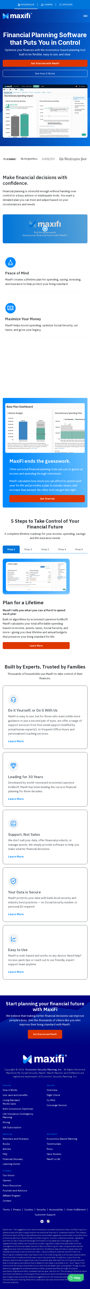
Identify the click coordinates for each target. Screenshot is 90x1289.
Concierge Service (57, 1105)
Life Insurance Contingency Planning (18, 1115)
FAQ (5, 1154)
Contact (7, 1200)
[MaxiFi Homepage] (12, 16)
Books (6, 1143)
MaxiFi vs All (53, 1159)
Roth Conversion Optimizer (18, 1108)
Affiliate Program (12, 1195)
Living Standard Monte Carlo (11, 1101)
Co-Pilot (51, 1100)
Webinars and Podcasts (16, 1138)
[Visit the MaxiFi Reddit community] (48, 1221)
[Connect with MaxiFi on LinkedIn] (42, 1221)
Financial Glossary (13, 1159)
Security (41, 1209)
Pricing (6, 1122)
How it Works (10, 1090)
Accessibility (56, 1209)
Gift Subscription (12, 1127)
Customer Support (45, 1214)
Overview (52, 1090)
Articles (7, 1148)
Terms (6, 1209)
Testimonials (54, 1143)
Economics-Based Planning (62, 1138)
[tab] (11, 549)
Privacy (17, 1209)
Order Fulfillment (76, 1209)
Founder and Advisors (15, 1190)
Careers (7, 1180)
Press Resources (12, 1185)
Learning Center (11, 1163)
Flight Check (53, 1095)
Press (50, 1148)
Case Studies (54, 1154)
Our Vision (8, 1175)
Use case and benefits (15, 1095)
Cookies (28, 1209)
